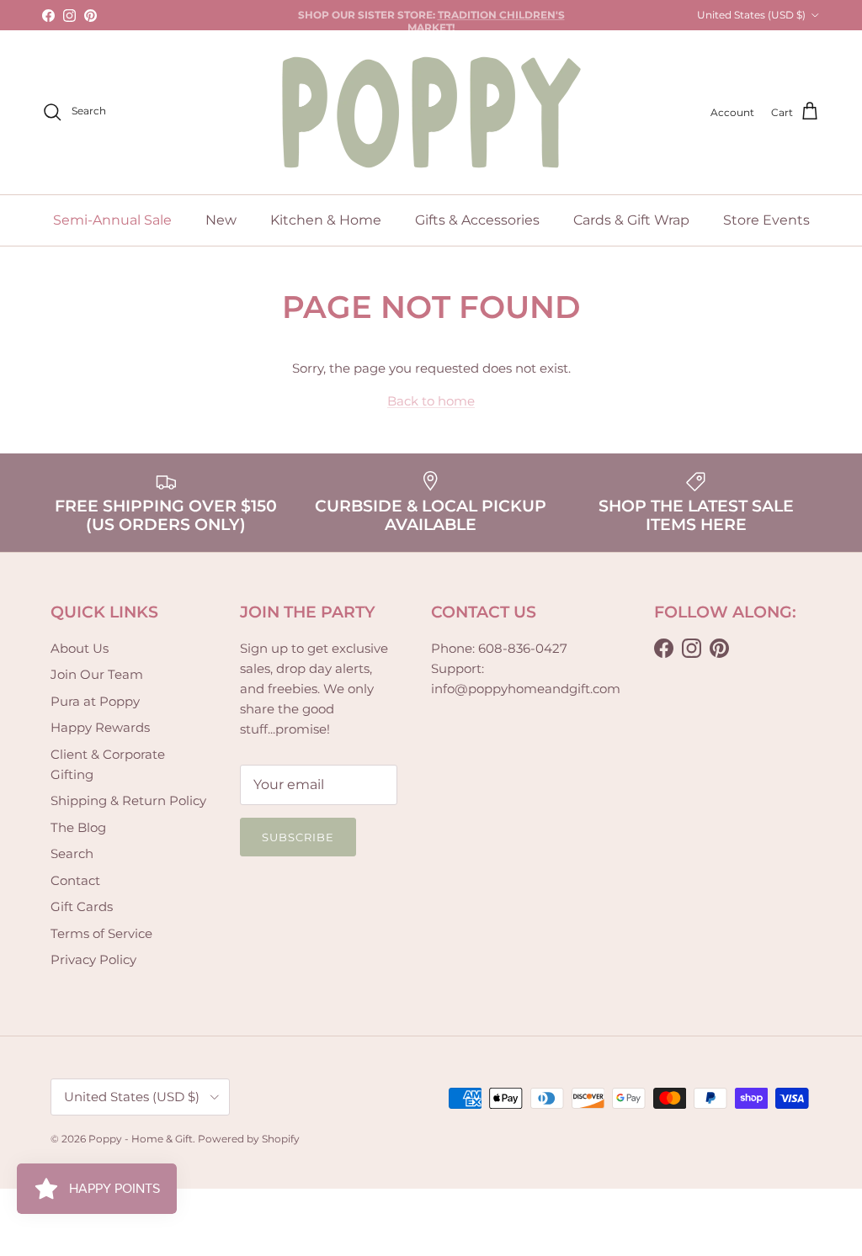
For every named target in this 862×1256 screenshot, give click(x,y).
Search (72, 853)
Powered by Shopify (249, 1138)
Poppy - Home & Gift (140, 1138)
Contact (75, 880)
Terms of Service (101, 933)
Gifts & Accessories (477, 220)
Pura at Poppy (95, 701)
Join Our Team (97, 674)
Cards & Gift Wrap (631, 220)
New (221, 220)
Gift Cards (82, 906)
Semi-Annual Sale (112, 220)
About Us (80, 648)
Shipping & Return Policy (128, 800)
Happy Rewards (100, 727)
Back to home (431, 401)
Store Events (766, 220)
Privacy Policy (93, 959)
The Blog (78, 827)
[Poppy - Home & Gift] (431, 112)
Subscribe (298, 837)
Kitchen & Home (325, 220)
